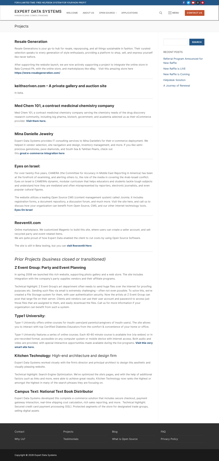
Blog (115, 431)
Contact (19, 431)
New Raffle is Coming (176, 74)
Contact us (194, 13)
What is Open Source (125, 439)
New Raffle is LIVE (174, 68)
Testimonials (70, 439)
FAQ (163, 431)
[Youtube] (193, 2)
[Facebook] (183, 2)
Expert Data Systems (38, 11)
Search (197, 42)
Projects (68, 431)
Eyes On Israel (24, 209)
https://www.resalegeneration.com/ (37, 72)
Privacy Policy (169, 439)
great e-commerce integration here (42, 153)
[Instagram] (198, 2)
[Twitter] (188, 2)
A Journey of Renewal (176, 85)
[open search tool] (160, 13)
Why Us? (20, 439)
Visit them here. (36, 120)
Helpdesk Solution (174, 80)
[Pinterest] (202, 2)
